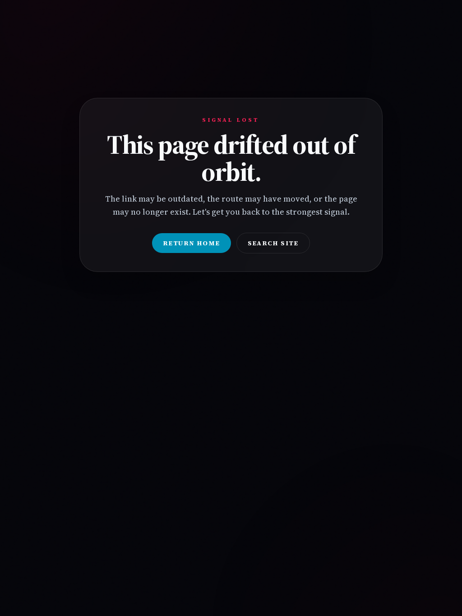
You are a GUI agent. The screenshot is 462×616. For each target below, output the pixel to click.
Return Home (191, 243)
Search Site (273, 243)
